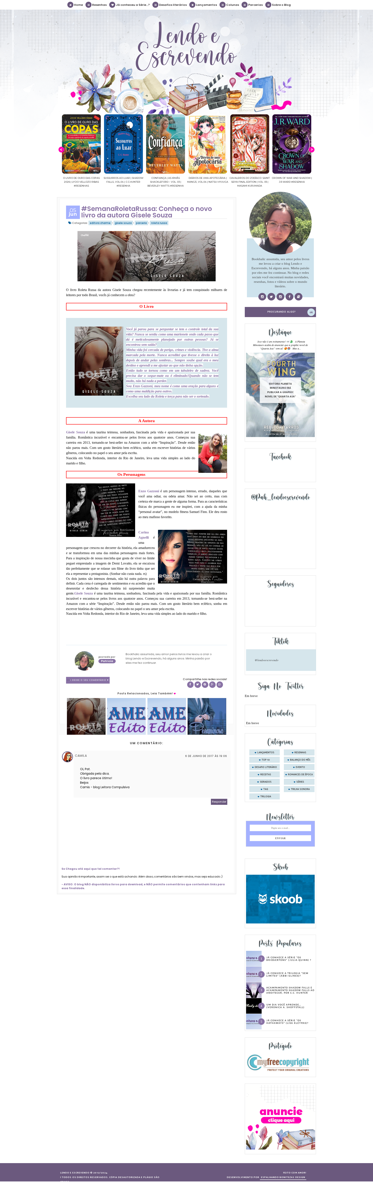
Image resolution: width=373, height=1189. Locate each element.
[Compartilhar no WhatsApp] (220, 684)
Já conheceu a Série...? (132, 5)
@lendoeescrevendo (266, 660)
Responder (219, 802)
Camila (81, 755)
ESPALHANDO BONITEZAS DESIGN (283, 1177)
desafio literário (266, 767)
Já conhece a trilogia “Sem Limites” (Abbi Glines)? (287, 974)
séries (300, 782)
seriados (266, 782)
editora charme (100, 223)
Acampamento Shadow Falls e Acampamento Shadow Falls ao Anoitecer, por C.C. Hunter (290, 990)
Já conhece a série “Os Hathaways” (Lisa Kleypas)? (287, 1021)
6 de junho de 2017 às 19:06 (206, 756)
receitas (265, 775)
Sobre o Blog (281, 5)
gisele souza (123, 223)
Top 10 (266, 760)
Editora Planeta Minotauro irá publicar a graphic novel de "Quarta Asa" (280, 390)
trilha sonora (300, 789)
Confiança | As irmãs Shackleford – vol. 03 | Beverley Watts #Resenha (123, 181)
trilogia (265, 797)
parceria (141, 223)
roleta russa (159, 223)
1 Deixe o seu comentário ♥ (89, 680)
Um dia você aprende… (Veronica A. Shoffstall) (285, 1005)
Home (78, 5)
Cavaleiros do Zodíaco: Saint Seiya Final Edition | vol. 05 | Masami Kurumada (207, 181)
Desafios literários (172, 5)
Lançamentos (206, 5)
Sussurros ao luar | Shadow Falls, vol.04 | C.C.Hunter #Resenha (81, 181)
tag (265, 789)
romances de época (300, 775)
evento (300, 767)
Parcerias (255, 5)
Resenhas (99, 5)
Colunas (232, 5)
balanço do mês (300, 760)
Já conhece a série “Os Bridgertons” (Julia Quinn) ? (288, 958)
